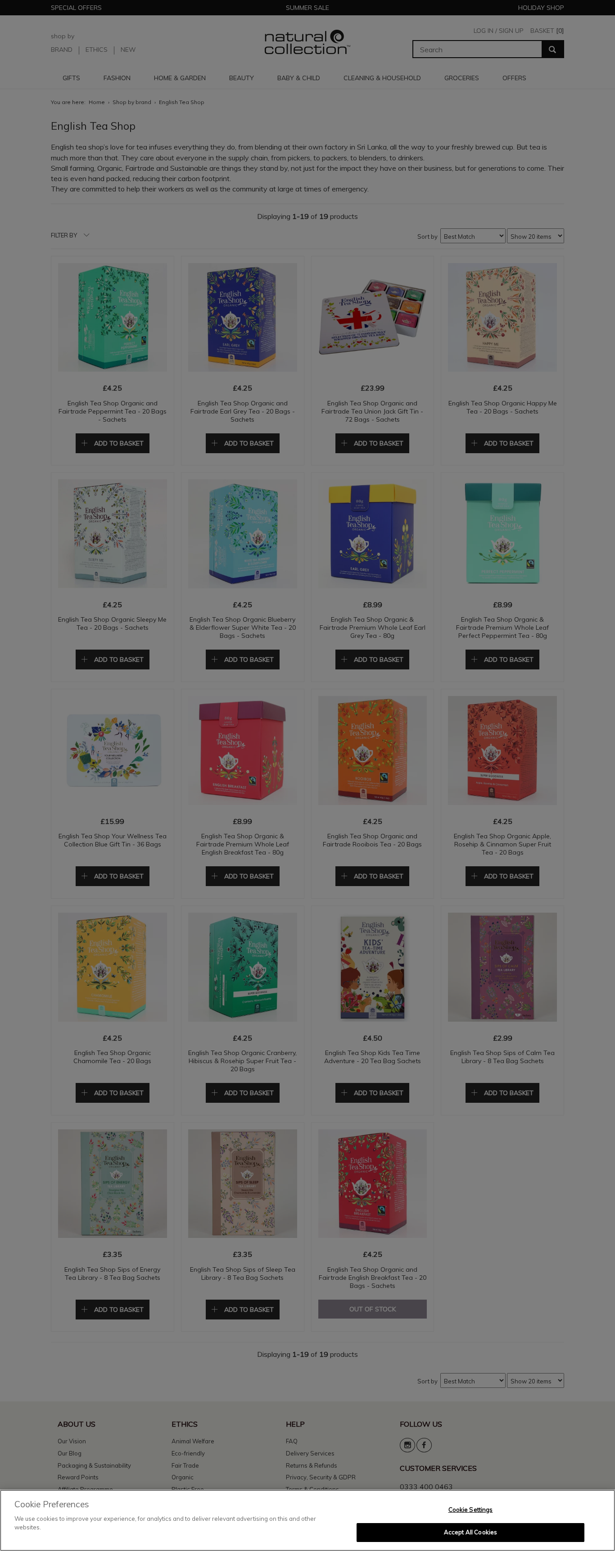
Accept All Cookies (470, 1532)
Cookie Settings (470, 1509)
